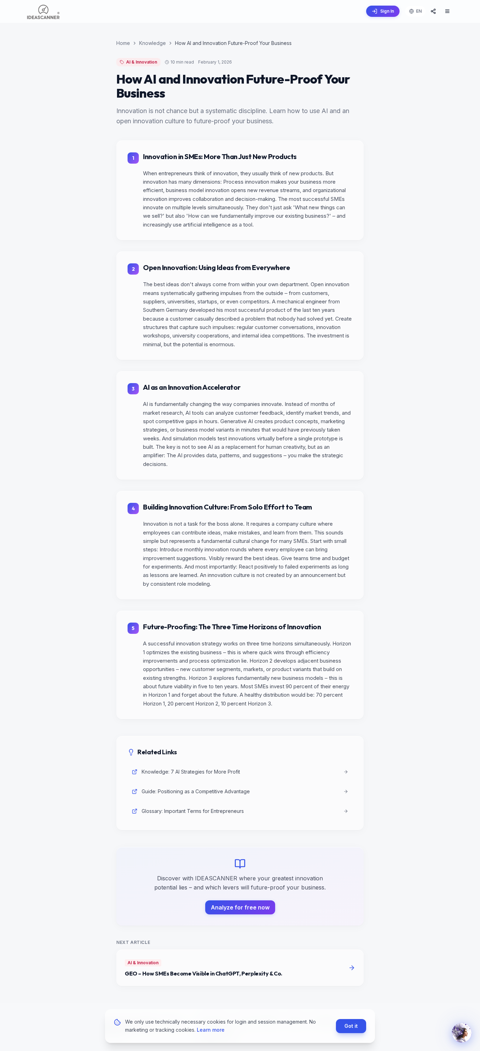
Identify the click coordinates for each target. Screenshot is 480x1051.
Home (123, 43)
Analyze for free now (240, 907)
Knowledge (152, 43)
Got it (351, 1026)
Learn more (211, 1029)
